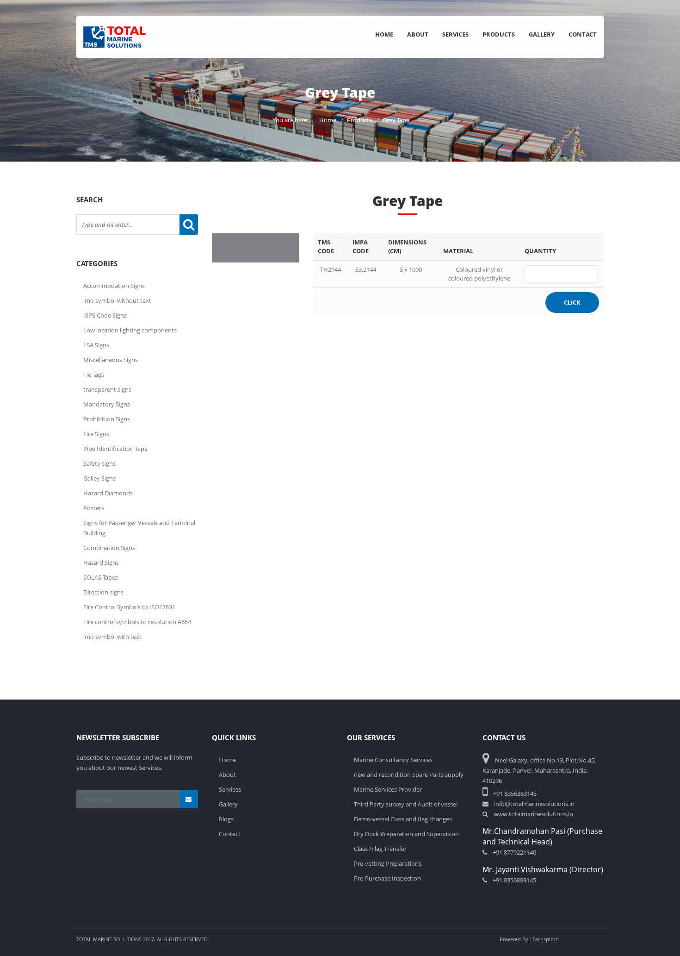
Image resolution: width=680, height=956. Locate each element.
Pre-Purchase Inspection (387, 878)
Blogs (226, 819)
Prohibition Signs (106, 419)
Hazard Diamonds (108, 493)
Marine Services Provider (388, 789)
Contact (583, 34)
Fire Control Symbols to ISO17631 (129, 607)
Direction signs (103, 592)
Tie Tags (93, 374)
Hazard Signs (101, 562)
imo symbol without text (117, 300)
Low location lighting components (130, 330)
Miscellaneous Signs (110, 360)
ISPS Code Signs (105, 315)
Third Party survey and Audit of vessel (405, 804)
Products (498, 34)
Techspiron (545, 939)
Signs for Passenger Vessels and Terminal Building (139, 528)
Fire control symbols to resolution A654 (137, 622)
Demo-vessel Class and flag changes (403, 819)
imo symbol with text (112, 636)
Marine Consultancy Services (393, 760)
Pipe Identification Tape (115, 448)
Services (455, 34)
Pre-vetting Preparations (387, 863)
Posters (93, 508)
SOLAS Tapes (100, 577)
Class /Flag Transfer (380, 848)
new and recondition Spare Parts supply (409, 774)
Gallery (542, 34)
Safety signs (99, 463)
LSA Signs (96, 345)
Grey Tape (396, 120)
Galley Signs (99, 478)
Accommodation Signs (114, 285)
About (417, 34)
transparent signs (107, 389)
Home (384, 34)
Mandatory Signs (106, 404)
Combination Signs (109, 548)
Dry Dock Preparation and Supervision (406, 834)
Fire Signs (96, 434)
